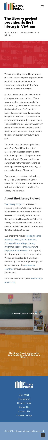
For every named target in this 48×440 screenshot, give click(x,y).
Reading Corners (12, 239)
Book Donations (29, 239)
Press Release (29, 32)
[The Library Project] (14, 6)
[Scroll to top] (43, 434)
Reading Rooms (33, 235)
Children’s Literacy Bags (15, 243)
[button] (42, 6)
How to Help (24, 403)
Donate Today (24, 415)
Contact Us (24, 411)
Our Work (24, 394)
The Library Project (13, 204)
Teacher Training (22, 246)
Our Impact (24, 399)
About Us (24, 407)
